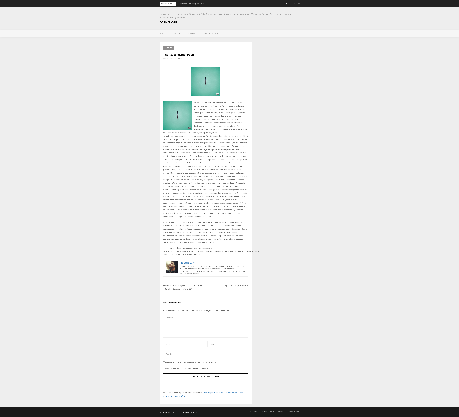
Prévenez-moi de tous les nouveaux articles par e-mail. (188, 369)
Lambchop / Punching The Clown (191, 4)
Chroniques (176, 33)
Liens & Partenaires (252, 412)
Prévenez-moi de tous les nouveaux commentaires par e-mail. (191, 362)
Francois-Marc (168, 59)
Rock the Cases (209, 33)
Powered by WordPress (168, 412)
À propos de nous (293, 412)
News (162, 33)
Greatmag (185, 412)
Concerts (192, 33)
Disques (169, 48)
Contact (280, 412)
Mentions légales (268, 412)
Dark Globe (168, 22)
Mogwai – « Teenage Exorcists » (235, 285)
